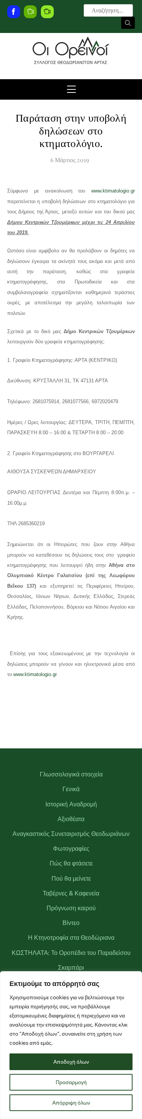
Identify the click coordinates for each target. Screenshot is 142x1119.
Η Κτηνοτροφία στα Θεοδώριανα (71, 937)
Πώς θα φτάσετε (71, 863)
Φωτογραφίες (71, 848)
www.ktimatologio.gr (113, 191)
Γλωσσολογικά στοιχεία (71, 774)
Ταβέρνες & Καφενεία (71, 893)
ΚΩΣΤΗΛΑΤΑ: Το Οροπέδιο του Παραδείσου (71, 952)
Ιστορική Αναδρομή (71, 804)
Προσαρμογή (71, 1082)
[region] (71, 1045)
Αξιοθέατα (71, 819)
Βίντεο (71, 923)
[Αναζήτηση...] (128, 23)
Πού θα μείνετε (71, 878)
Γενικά (71, 789)
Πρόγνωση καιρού (71, 908)
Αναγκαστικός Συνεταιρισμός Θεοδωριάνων (71, 833)
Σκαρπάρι (71, 967)
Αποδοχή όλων (71, 1062)
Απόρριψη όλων (71, 1103)
